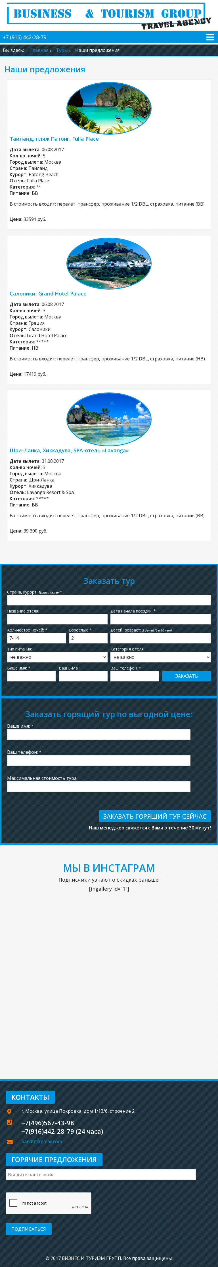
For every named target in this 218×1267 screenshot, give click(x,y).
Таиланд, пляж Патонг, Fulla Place (54, 138)
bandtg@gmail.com (41, 1141)
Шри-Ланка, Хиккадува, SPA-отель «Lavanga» (69, 450)
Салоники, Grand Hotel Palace (48, 293)
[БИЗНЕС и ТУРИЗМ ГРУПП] (109, 15)
